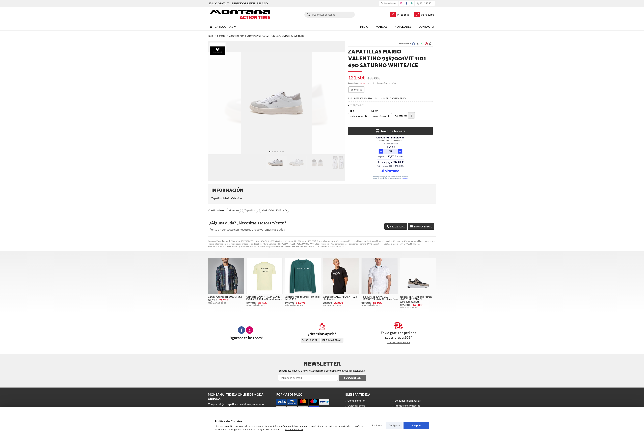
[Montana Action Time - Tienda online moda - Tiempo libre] (240, 14)
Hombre (362, 244)
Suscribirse (352, 377)
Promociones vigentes (407, 405)
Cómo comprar (356, 400)
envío (363, 83)
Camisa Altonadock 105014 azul (225, 296)
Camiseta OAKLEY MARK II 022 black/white (340, 298)
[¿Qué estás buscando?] (329, 14)
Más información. (294, 429)
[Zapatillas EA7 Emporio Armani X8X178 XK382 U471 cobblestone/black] (418, 276)
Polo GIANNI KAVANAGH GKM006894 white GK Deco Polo (379, 298)
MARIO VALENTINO (408, 244)
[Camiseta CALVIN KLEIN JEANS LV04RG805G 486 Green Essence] (265, 276)
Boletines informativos (407, 400)
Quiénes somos (356, 405)
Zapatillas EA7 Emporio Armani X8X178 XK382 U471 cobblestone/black (416, 299)
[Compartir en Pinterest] (426, 43)
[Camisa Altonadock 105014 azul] (226, 276)
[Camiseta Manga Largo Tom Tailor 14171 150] (303, 276)
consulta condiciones (398, 342)
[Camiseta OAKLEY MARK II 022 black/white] (341, 276)
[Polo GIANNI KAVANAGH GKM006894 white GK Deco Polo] (380, 276)
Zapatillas (378, 244)
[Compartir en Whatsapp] (422, 43)
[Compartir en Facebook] (413, 43)
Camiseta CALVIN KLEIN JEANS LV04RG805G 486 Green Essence (264, 298)
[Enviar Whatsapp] (412, 3)
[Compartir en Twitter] (417, 43)
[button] (269, 151)
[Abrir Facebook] (406, 3)
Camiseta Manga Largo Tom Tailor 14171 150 (302, 298)
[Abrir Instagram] (401, 3)
